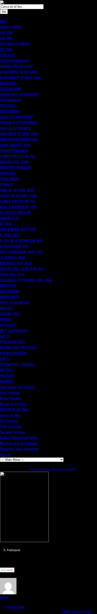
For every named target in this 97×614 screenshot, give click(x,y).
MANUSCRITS (9, 297)
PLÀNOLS (6, 184)
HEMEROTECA (9, 218)
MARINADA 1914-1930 (16, 263)
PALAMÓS (6, 381)
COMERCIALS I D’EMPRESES (19, 94)
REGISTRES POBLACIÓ (15, 168)
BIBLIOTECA (8, 286)
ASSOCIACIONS (10, 89)
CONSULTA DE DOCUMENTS (19, 123)
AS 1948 (6, 224)
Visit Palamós (10, 393)
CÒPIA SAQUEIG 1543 (15, 145)
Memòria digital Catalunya (19, 443)
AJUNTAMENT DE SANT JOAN (20, 78)
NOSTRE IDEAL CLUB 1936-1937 (22, 269)
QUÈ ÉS (5, 336)
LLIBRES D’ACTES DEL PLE (17, 156)
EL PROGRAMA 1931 (14, 246)
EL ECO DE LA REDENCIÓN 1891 (21, 241)
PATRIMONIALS (10, 100)
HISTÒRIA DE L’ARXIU (15, 44)
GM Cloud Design (77, 612)
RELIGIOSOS (8, 83)
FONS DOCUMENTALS (15, 61)
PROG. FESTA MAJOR (14, 303)
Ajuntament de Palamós (17, 387)
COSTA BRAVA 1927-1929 (18, 229)
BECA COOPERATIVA (14, 331)
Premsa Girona (10, 426)
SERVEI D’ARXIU (11, 27)
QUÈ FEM (6, 38)
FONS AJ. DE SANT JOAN (17, 190)
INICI (3, 21)
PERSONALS (8, 106)
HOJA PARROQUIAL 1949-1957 (21, 252)
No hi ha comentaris (53, 470)
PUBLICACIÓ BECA (12, 342)
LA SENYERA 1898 (12, 258)
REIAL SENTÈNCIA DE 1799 (18, 207)
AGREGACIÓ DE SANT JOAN (19, 134)
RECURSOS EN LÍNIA (14, 409)
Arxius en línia (10, 415)
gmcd (4, 597)
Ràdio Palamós (10, 398)
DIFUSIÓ (6, 319)
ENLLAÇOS (7, 376)
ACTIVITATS (8, 325)
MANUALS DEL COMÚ (14, 162)
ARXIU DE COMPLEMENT (17, 117)
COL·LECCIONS (10, 111)
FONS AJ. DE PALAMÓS (15, 128)
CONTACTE (7, 55)
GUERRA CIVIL (10, 314)
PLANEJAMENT (10, 179)
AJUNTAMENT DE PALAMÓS (19, 72)
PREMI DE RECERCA (13, 353)
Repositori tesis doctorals (19, 449)
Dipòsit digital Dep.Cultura (19, 438)
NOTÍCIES (6, 370)
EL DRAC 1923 (10, 235)
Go (4, 11)
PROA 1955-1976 (12, 274)
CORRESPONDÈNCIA (14, 151)
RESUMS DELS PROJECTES (18, 348)
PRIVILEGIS (8, 173)
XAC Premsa (9, 421)
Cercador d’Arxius (12, 432)
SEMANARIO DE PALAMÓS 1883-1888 (26, 280)
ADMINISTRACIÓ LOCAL (16, 66)
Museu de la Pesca (13, 404)
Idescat (5, 454)
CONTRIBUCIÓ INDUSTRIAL (19, 139)
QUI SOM (6, 33)
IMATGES (6, 308)
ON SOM (6, 49)
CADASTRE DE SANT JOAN (18, 196)
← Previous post (12, 607)
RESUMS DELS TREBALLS (17, 364)
